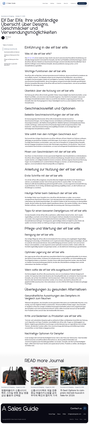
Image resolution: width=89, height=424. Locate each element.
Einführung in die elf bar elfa (10, 49)
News (58, 414)
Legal (85, 419)
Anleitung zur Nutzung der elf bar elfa (11, 55)
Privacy (76, 419)
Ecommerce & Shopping (7, 16)
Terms (81, 419)
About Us (72, 419)
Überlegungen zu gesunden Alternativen (10, 64)
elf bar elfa (30, 58)
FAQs (64, 414)
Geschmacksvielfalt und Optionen (11, 52)
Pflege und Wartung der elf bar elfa (11, 60)
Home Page (52, 414)
